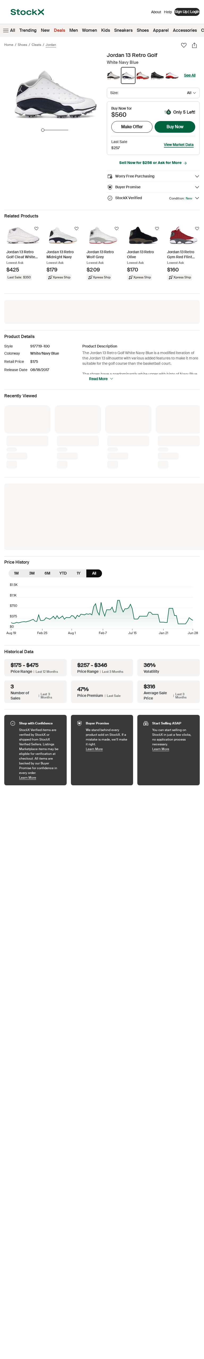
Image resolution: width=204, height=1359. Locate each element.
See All (190, 75)
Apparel (161, 30)
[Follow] (36, 228)
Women (89, 30)
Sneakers (123, 30)
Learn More (40, 690)
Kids (105, 30)
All (12, 30)
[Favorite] (183, 45)
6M (47, 485)
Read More (98, 378)
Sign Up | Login (187, 11)
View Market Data (179, 144)
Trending (28, 30)
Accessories (185, 30)
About (156, 13)
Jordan (51, 45)
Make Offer (132, 127)
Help (168, 12)
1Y (78, 485)
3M (32, 485)
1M (16, 485)
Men (73, 30)
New (45, 30)
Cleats (36, 45)
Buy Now (175, 127)
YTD (63, 485)
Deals (59, 30)
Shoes (143, 30)
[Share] (194, 45)
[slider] (42, 130)
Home (8, 45)
